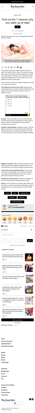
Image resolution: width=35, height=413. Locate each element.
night (15, 193)
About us (4, 376)
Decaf (3, 373)
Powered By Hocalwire (6, 409)
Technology (5, 362)
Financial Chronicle (7, 346)
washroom (12, 197)
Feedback (4, 390)
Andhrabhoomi (6, 343)
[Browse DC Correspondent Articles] (4, 207)
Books (3, 352)
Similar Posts (7, 325)
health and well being (17, 201)
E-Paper (3, 387)
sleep (7, 193)
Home (3, 338)
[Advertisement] (17, 148)
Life (17, 26)
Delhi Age (4, 368)
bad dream (22, 197)
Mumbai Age (5, 371)
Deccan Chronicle (6, 341)
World (3, 357)
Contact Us (4, 395)
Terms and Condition (7, 385)
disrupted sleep (24, 193)
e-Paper (13, 1)
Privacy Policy (5, 392)
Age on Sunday (19, 1)
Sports (3, 355)
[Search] (33, 7)
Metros (3, 360)
